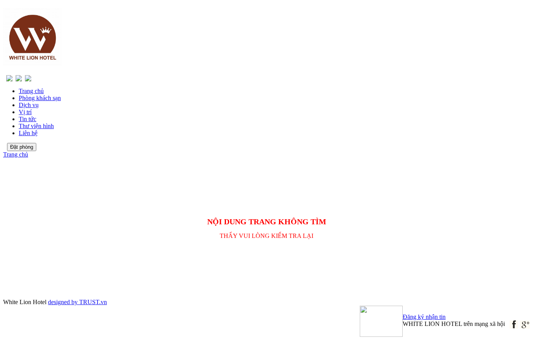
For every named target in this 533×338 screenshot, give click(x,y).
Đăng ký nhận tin (424, 316)
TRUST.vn (93, 302)
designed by (63, 302)
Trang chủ (15, 154)
